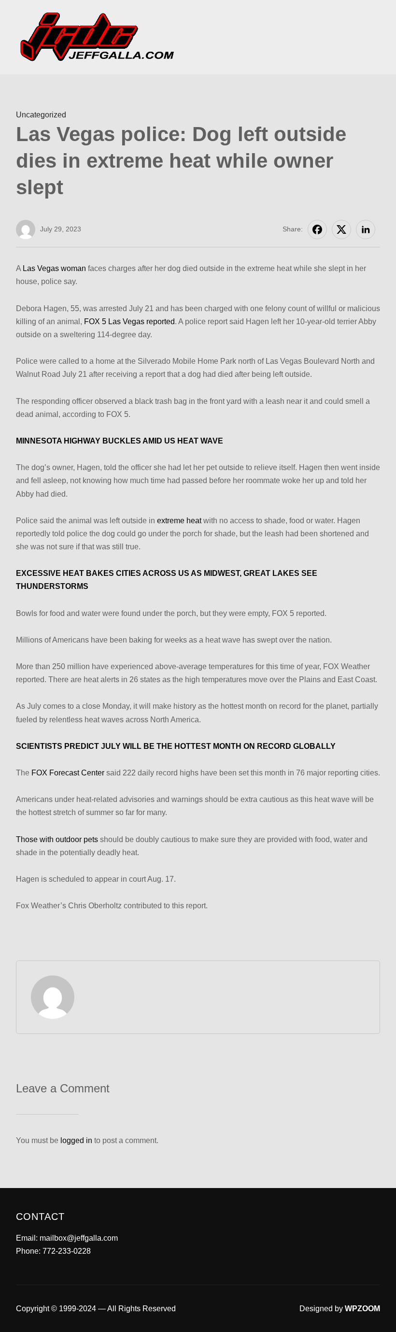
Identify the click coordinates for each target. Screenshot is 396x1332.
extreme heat (179, 520)
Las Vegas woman (54, 268)
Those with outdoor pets (57, 839)
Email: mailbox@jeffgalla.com (67, 1238)
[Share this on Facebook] (317, 229)
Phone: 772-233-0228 (53, 1251)
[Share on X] (341, 229)
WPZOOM (362, 1308)
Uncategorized (41, 115)
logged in (76, 1140)
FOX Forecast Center (67, 773)
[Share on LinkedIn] (365, 229)
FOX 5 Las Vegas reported (129, 321)
